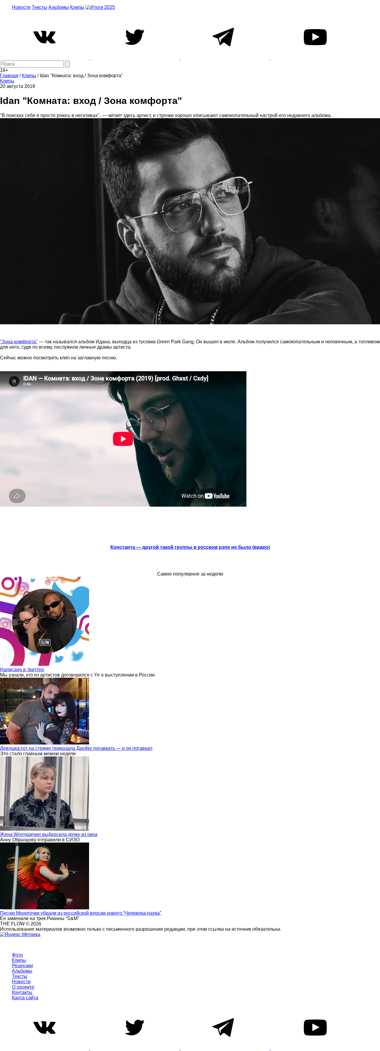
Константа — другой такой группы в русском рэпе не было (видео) (190, 547)
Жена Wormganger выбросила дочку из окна (48, 834)
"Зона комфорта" (19, 341)
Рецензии (22, 965)
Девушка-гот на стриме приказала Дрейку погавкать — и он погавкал (76, 748)
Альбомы (58, 7)
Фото (17, 954)
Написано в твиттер (22, 669)
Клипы (77, 7)
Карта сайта (25, 997)
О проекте (23, 987)
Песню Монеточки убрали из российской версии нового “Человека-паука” (80, 913)
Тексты (39, 7)
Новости (21, 7)
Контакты (22, 992)
